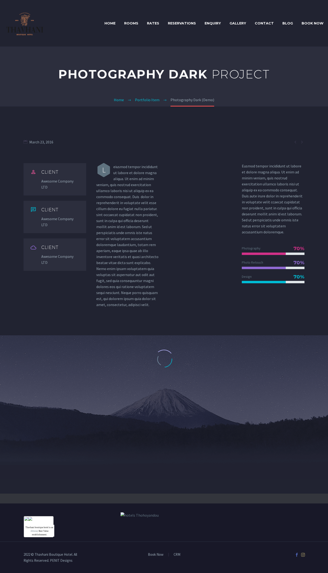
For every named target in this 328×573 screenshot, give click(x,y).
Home (109, 23)
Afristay (34, 531)
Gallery (238, 23)
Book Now (312, 23)
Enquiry (213, 23)
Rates (153, 23)
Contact (264, 23)
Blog (287, 23)
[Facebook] (297, 555)
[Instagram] (303, 555)
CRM (177, 554)
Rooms (131, 23)
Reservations (182, 23)
